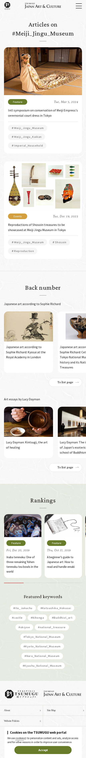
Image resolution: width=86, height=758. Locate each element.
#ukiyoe (24, 627)
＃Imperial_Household (27, 145)
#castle (17, 617)
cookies (19, 738)
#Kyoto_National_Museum (42, 646)
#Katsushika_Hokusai (56, 608)
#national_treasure (52, 627)
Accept (43, 750)
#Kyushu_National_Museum (42, 665)
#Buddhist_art (62, 617)
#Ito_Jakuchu (23, 608)
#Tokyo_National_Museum (42, 637)
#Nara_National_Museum (42, 656)
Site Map (51, 710)
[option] (28, 342)
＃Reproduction (22, 251)
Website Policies (11, 721)
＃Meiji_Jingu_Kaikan (26, 137)
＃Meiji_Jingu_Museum (27, 128)
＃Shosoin (59, 242)
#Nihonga (37, 617)
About (7, 710)
